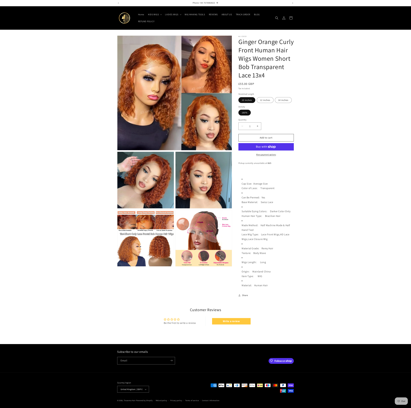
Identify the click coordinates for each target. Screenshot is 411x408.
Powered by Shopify (144, 400)
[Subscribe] (171, 360)
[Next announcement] (292, 3)
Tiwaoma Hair (130, 400)
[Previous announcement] (118, 3)
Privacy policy (176, 400)
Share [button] (245, 295)
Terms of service (192, 400)
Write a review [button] (231, 321)
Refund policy (161, 400)
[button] (154, 14)
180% (244, 112)
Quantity (242, 119)
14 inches (283, 100)
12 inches (265, 100)
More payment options (266, 154)
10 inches (247, 100)
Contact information (210, 400)
